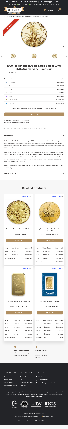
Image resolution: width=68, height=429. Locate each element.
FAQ (21, 380)
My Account (8, 380)
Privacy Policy (8, 382)
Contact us (7, 377)
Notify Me (34, 114)
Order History (24, 385)
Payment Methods (26, 382)
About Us (23, 377)
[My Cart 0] (59, 10)
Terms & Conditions (10, 385)
